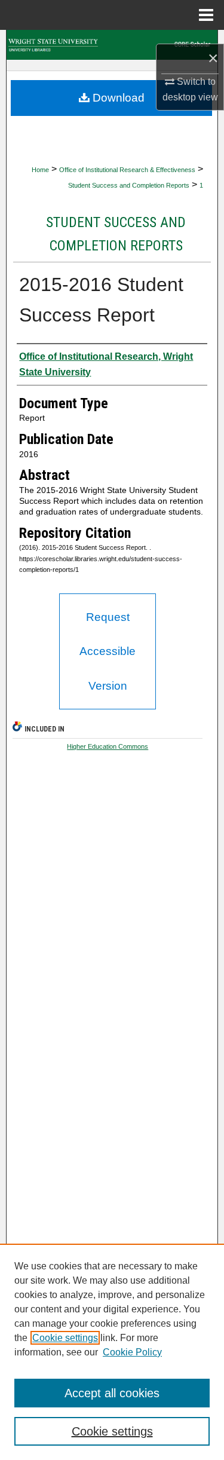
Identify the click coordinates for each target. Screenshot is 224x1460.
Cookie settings (65, 1338)
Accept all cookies (112, 1393)
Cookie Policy (132, 1352)
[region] (112, 1352)
